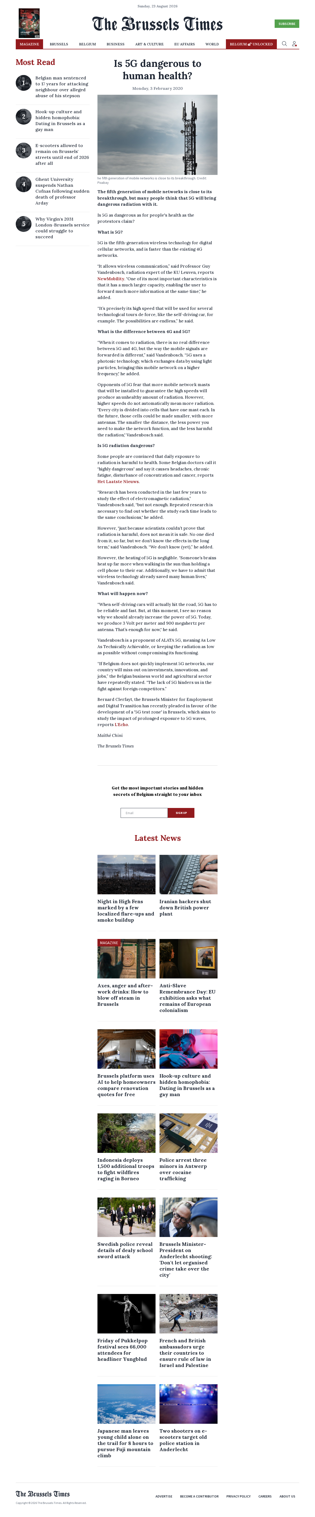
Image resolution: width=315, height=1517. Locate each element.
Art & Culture (149, 44)
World (212, 44)
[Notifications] (294, 44)
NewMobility (110, 278)
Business (116, 44)
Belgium (87, 44)
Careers (265, 1496)
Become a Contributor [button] (199, 1496)
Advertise (164, 1496)
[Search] (284, 44)
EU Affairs (184, 44)
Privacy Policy (238, 1496)
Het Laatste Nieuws (118, 481)
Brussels (59, 44)
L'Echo (121, 724)
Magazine (29, 44)
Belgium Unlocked (251, 44)
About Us (287, 1496)
